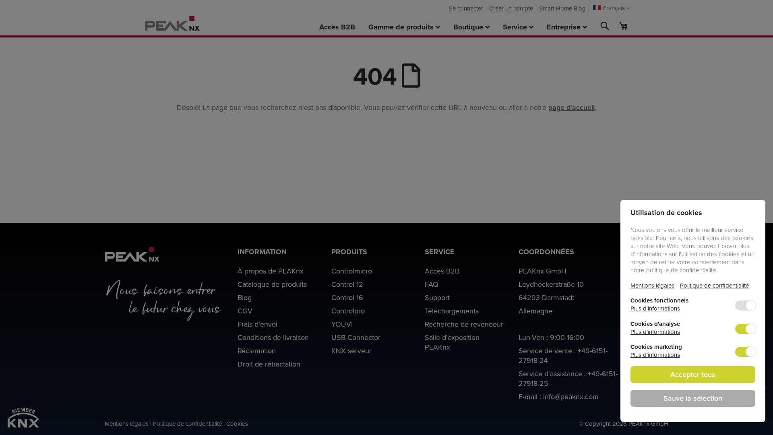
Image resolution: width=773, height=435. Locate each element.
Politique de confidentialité (714, 285)
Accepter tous (692, 374)
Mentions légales (652, 285)
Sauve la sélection (692, 398)
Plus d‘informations (655, 308)
